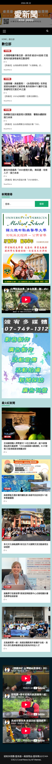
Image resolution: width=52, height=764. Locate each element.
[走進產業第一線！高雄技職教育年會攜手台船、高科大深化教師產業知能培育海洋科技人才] (26, 623)
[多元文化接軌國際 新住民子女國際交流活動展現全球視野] (26, 524)
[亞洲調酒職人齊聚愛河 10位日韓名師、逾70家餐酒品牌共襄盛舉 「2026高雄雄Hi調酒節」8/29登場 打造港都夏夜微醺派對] (26, 424)
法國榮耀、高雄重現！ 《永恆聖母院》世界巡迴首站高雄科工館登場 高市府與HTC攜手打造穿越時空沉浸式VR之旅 (25, 86)
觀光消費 (7, 437)
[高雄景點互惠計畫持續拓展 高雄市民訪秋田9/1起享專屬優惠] (26, 475)
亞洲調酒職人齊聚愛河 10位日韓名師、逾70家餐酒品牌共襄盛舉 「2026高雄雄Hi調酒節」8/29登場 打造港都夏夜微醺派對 (25, 446)
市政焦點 (7, 51)
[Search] (47, 31)
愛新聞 (26, 14)
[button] (4, 31)
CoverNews (22, 759)
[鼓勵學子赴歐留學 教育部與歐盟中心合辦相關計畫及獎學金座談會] (26, 574)
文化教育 (7, 538)
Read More (8, 70)
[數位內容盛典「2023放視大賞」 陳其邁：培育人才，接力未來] (26, 150)
